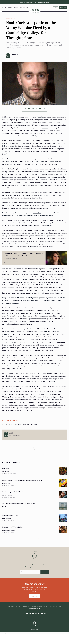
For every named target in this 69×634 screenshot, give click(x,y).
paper (42, 313)
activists (8, 379)
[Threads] (36, 613)
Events (16, 8)
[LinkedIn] (30, 613)
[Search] (6, 8)
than (19, 342)
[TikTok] (39, 613)
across (40, 331)
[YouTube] (42, 613)
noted (47, 345)
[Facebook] (27, 613)
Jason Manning (6, 518)
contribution (47, 290)
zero (23, 342)
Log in (55, 7)
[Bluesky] (33, 613)
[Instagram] (45, 613)
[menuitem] (10, 8)
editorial (45, 128)
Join (44, 572)
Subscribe (63, 7)
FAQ (46, 193)
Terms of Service (36, 606)
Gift (31, 8)
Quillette (14, 55)
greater (14, 342)
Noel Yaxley (5, 471)
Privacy (46, 606)
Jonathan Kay (6, 483)
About (18, 606)
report (25, 279)
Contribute (24, 8)
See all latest (34, 538)
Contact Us (53, 606)
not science (8, 345)
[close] (67, 2)
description (43, 195)
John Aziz (5, 507)
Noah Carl (40, 117)
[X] (24, 613)
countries (46, 331)
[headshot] (8, 55)
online (52, 381)
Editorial (49, 226)
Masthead (11, 606)
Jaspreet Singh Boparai (8, 530)
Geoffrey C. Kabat (7, 495)
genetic (39, 290)
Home (10, 8)
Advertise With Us (34, 608)
